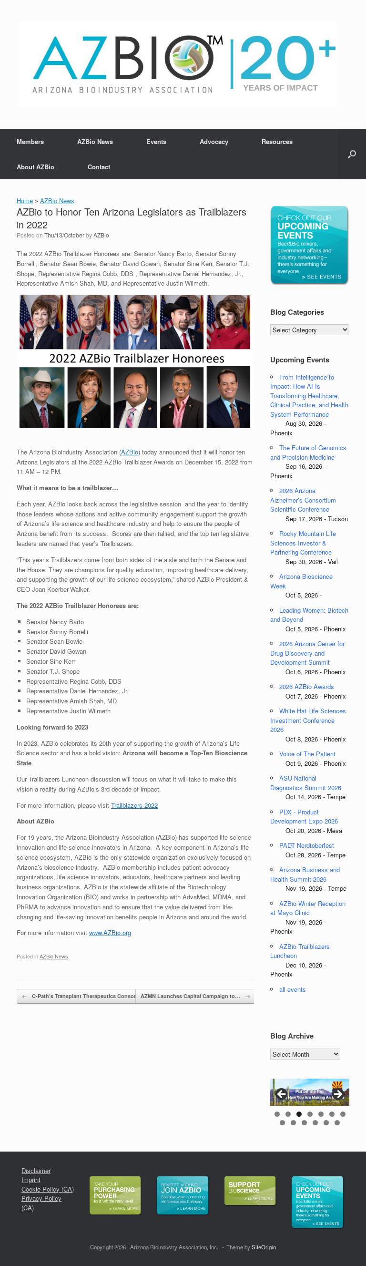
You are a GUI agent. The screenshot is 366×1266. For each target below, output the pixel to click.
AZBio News (95, 141)
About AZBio (35, 166)
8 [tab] (282, 1122)
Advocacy (214, 141)
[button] (352, 154)
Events (156, 141)
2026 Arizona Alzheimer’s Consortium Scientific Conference (303, 500)
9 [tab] (293, 1122)
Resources (277, 141)
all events (292, 989)
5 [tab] (321, 1114)
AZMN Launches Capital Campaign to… (195, 995)
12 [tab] (326, 1122)
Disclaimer (36, 1170)
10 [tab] (304, 1122)
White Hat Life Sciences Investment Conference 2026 (308, 720)
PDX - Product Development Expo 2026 (304, 816)
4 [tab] (310, 1114)
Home (25, 200)
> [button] (337, 1095)
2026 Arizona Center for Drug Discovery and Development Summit (307, 653)
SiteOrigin (264, 1247)
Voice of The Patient (307, 753)
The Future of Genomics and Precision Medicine (308, 452)
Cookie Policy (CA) (47, 1189)
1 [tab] (277, 1114)
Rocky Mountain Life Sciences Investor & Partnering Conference (303, 542)
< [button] (282, 1095)
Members (30, 141)
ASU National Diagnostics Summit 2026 (305, 782)
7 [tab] (343, 1114)
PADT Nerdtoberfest (306, 845)
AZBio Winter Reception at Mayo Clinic (308, 908)
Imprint (31, 1179)
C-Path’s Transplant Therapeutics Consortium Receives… (99, 995)
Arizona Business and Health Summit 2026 (305, 874)
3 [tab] (299, 1114)
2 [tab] (288, 1114)
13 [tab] (337, 1122)
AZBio (101, 235)
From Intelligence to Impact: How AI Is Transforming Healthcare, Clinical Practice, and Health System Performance (309, 395)
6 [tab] (332, 1114)
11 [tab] (315, 1122)
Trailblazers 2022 (134, 805)
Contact (99, 166)
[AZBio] (177, 64)
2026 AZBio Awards (306, 686)
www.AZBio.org (110, 932)
